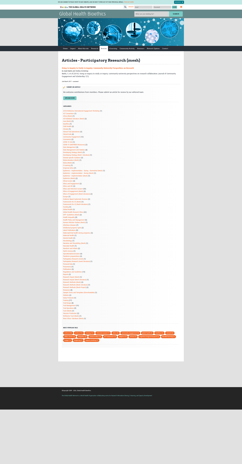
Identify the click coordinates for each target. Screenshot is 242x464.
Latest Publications (69, 230)
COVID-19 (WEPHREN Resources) (74, 145)
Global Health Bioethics (82, 14)
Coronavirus (67, 139)
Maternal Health (68, 235)
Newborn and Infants (70, 248)
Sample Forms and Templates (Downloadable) (79, 292)
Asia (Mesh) (67, 121)
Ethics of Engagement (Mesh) (73, 191)
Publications (67, 269)
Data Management (69, 147)
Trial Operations (68, 308)
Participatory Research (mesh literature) (76, 261)
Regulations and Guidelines (72, 272)
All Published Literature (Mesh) (73, 119)
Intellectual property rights (72, 228)
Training (66, 300)
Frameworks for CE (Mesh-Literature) (75, 204)
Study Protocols (68, 298)
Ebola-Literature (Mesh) (71, 160)
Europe (65, 197)
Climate (65, 129)
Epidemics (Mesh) (69, 178)
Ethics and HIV (68, 186)
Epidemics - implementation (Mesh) (75, 176)
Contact (165, 48)
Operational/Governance (71, 254)
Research (94, 48)
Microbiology (67, 241)
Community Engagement (71, 137)
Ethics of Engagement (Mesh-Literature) (76, 194)
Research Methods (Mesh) (72, 282)
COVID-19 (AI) (67, 142)
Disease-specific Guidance (72, 158)
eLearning (113, 48)
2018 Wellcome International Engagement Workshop (81, 111)
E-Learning (66, 165)
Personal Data (67, 264)
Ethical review (68, 181)
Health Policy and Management (74, 220)
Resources (66, 290)
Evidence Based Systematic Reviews (75, 199)
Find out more (129, 2)
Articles (104, 48)
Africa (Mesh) (67, 116)
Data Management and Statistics (74, 150)
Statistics (66, 295)
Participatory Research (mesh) (73, 259)
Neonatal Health (68, 246)
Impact (72, 48)
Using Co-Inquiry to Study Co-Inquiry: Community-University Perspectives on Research (98, 68)
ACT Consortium (68, 113)
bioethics (66, 124)
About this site (83, 48)
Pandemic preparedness (71, 256)
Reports (65, 274)
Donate (131, 7)
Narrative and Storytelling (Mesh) (74, 243)
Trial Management (69, 305)
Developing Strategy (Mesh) (72, 152)
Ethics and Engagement (71, 184)
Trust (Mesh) (67, 311)
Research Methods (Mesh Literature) (75, 285)
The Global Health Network (78, 7)
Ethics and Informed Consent (73, 189)
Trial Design (67, 303)
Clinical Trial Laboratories (71, 132)
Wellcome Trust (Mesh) (71, 316)
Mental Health (68, 238)
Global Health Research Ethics (73, 212)
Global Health (67, 209)
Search (176, 14)
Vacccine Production (70, 313)
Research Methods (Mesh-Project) (74, 287)
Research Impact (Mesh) (71, 277)
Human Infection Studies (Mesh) (74, 222)
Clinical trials (67, 134)
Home (65, 48)
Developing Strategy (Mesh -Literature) (76, 155)
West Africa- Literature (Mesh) (73, 318)
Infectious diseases (69, 225)
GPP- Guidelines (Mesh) (71, 215)
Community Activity (127, 48)
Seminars (140, 48)
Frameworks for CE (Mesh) (72, 202)
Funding (66, 207)
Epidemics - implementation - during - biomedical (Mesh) (82, 171)
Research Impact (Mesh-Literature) (74, 280)
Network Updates (153, 48)
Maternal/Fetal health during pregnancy (76, 233)
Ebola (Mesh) (67, 163)
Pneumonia (67, 267)
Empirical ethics (68, 168)
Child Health (67, 126)
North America (68, 251)
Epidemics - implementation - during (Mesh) (78, 173)
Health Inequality (69, 217)
